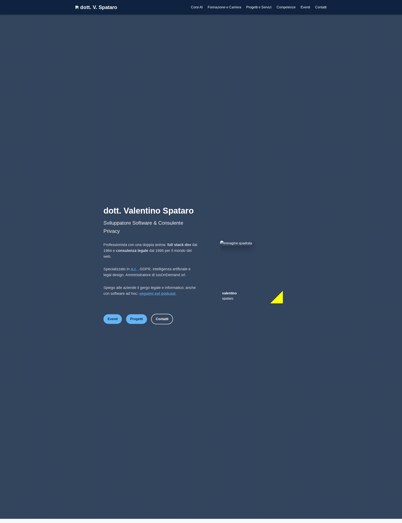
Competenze (286, 7)
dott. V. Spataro (98, 7)
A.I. (134, 269)
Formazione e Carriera (224, 7)
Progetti (136, 319)
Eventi (305, 7)
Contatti (321, 7)
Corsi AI (197, 7)
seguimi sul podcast (157, 293)
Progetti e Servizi (259, 7)
